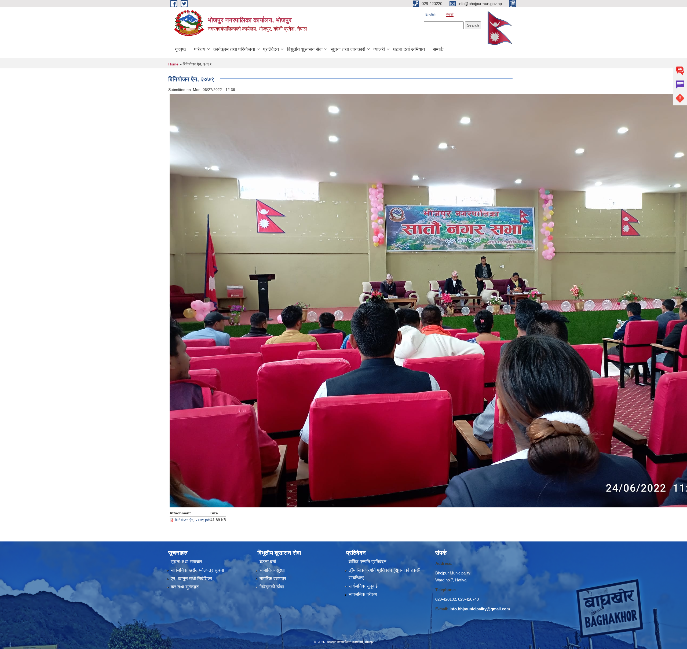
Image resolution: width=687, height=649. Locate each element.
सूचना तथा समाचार (186, 561)
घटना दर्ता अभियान (409, 49)
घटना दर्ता (268, 561)
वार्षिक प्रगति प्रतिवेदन (367, 561)
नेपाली (450, 14)
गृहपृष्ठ (180, 49)
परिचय (199, 49)
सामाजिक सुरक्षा (272, 570)
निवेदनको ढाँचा (272, 586)
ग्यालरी (379, 49)
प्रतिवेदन (271, 49)
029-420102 (445, 599)
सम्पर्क (438, 49)
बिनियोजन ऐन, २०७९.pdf (192, 520)
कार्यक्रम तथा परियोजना (234, 49)
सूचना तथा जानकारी (348, 49)
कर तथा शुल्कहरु (185, 586)
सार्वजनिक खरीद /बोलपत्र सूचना (197, 570)
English (430, 14)
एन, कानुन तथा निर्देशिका (191, 578)
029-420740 (468, 599)
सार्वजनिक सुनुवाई (363, 586)
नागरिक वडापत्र (273, 578)
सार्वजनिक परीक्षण (363, 594)
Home (173, 64)
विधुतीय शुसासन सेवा (305, 49)
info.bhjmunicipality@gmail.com (480, 609)
